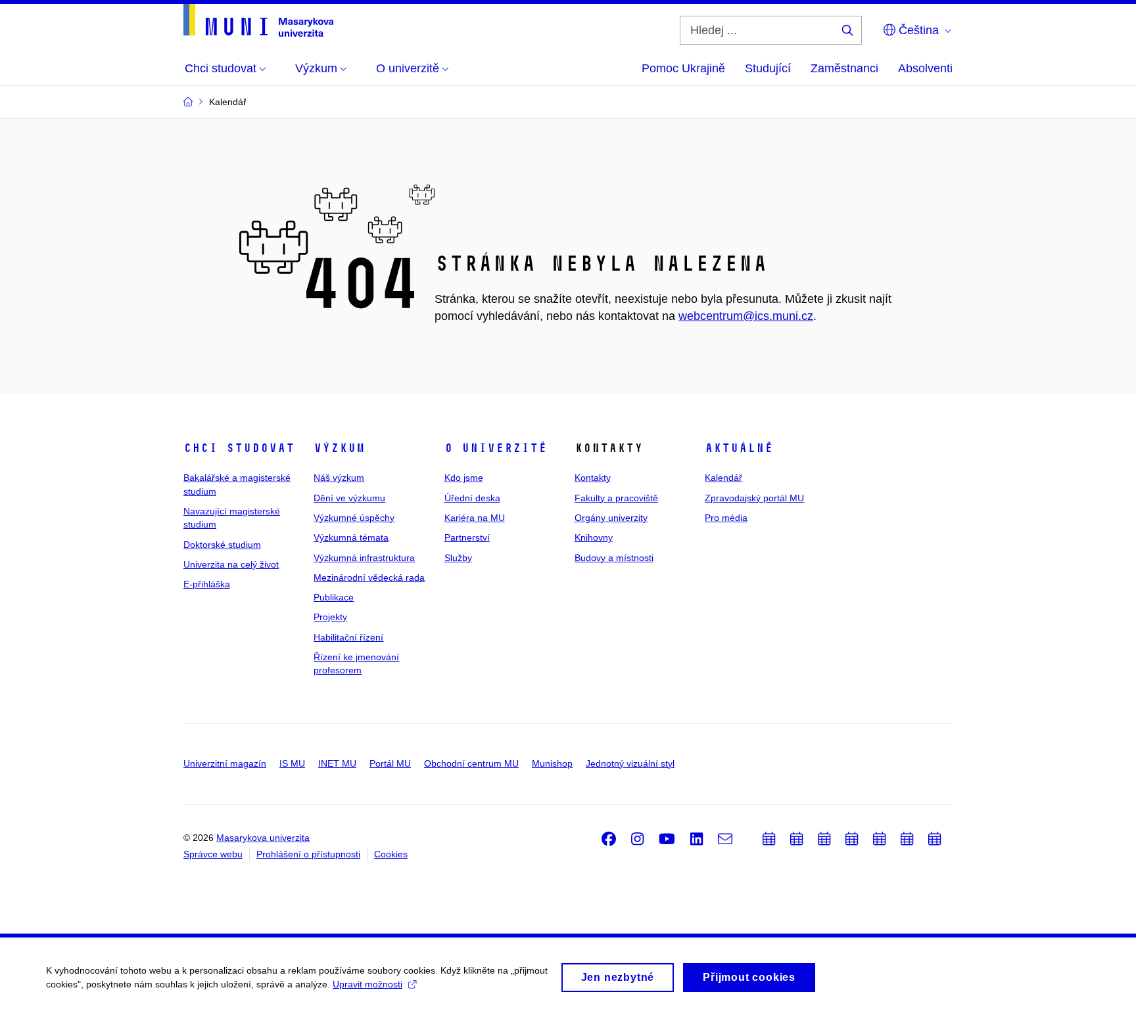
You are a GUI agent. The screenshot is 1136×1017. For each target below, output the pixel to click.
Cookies (391, 854)
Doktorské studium (222, 544)
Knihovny (594, 537)
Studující (768, 68)
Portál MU (390, 763)
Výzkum (339, 448)
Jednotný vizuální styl (630, 763)
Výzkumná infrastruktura (364, 558)
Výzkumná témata (351, 537)
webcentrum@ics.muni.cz (745, 316)
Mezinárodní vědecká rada (369, 577)
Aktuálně (739, 448)
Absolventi (925, 68)
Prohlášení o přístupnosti (308, 854)
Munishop (552, 763)
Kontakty (593, 477)
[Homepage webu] (258, 20)
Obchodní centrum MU (471, 763)
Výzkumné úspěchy (354, 517)
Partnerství (467, 537)
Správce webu (213, 854)
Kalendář (723, 477)
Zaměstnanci (844, 68)
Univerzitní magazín (224, 763)
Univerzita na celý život (231, 564)
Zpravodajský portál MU (754, 498)
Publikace (334, 597)
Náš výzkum (339, 477)
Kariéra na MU (474, 517)
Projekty (330, 617)
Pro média (726, 517)
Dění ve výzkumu (349, 498)
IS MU (292, 763)
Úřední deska (472, 498)
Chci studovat (239, 448)
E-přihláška (206, 584)
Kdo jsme (463, 477)
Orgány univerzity (611, 517)
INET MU (337, 763)
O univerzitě (495, 448)
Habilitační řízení (348, 637)
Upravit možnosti (367, 984)
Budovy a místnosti (614, 558)
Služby (458, 558)
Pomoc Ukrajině (683, 68)
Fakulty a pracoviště (616, 498)
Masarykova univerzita (263, 837)
